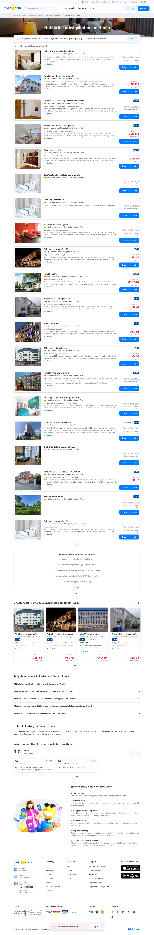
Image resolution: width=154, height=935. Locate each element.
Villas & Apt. (71, 875)
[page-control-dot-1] (75, 665)
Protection (49, 891)
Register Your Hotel (95, 883)
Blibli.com (49, 895)
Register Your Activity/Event (99, 887)
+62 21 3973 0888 (26, 893)
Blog (47, 866)
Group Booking (94, 870)
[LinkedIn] (123, 912)
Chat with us (24, 871)
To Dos (69, 879)
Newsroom (50, 870)
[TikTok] (112, 917)
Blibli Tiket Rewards (119, 2)
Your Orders (133, 2)
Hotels (69, 870)
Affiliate (48, 883)
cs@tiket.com (24, 878)
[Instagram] (134, 912)
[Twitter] (118, 912)
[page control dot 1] (76, 593)
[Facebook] (112, 912)
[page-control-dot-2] (76, 665)
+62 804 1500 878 (26, 887)
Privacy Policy (94, 875)
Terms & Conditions (96, 879)
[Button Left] (133, 751)
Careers (49, 875)
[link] (131, 8)
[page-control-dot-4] (79, 665)
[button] (132, 603)
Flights (69, 866)
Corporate (49, 879)
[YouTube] (128, 912)
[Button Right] (138, 751)
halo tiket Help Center (97, 866)
